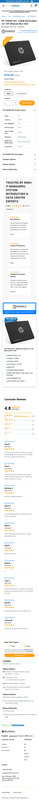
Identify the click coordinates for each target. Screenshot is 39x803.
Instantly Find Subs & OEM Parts (29, 30)
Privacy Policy (6, 792)
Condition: (7, 89)
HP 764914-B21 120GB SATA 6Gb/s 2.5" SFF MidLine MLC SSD (19, 349)
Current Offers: (9, 79)
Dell (25, 747)
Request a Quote (20, 655)
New (8, 93)
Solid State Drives (19, 16)
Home (4, 16)
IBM (25, 750)
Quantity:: (7, 98)
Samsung (26, 756)
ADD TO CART (27, 103)
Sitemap (4, 744)
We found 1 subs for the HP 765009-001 (28, 32)
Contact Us (5, 747)
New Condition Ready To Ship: (13, 71)
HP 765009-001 (33, 16)
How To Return (5, 750)
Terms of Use (17, 792)
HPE (25, 744)
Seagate (26, 753)
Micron (25, 759)
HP (9, 16)
